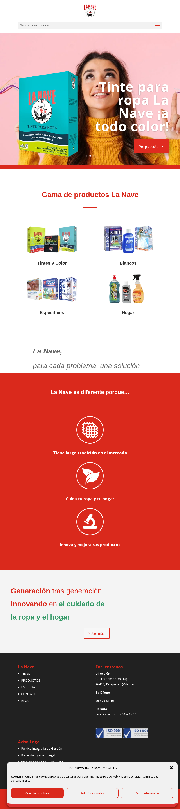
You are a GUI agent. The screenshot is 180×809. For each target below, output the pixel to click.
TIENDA (26, 673)
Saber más (96, 633)
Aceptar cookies (37, 793)
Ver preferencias (147, 793)
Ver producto (148, 146)
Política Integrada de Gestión (41, 748)
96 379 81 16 (104, 700)
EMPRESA (28, 687)
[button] (171, 767)
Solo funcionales (92, 793)
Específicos (52, 312)
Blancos (128, 263)
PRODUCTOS (30, 680)
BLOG (25, 700)
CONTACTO (29, 694)
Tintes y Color (52, 263)
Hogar (128, 312)
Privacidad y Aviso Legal (38, 755)
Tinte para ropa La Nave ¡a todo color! (132, 106)
